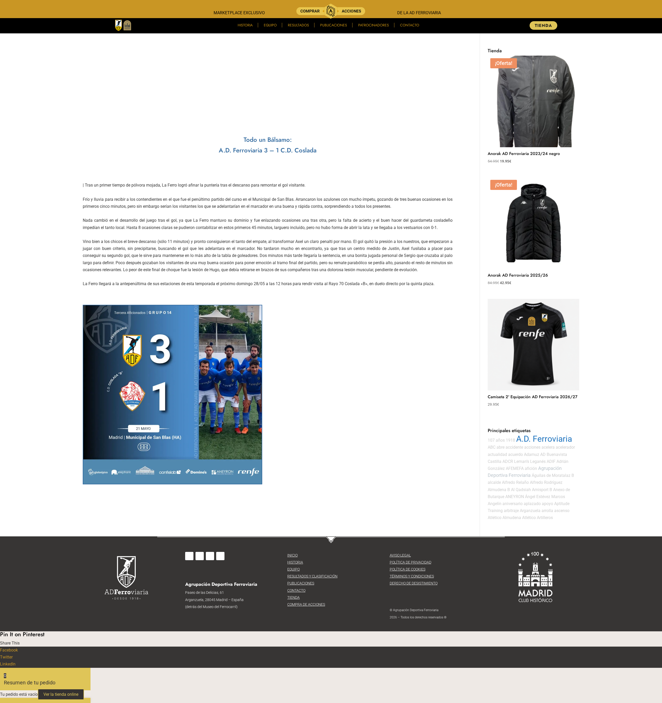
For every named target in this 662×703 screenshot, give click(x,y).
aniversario (512, 503)
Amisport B (542, 489)
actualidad (497, 454)
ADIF (551, 461)
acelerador (565, 447)
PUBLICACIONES (300, 583)
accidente (514, 447)
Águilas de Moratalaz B (553, 475)
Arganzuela (530, 510)
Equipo (270, 25)
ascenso (561, 510)
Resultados (298, 25)
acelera (548, 447)
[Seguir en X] (210, 556)
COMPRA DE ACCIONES (306, 604)
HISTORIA (295, 562)
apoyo (547, 503)
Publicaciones (333, 25)
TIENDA (543, 25)
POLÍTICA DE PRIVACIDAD (410, 562)
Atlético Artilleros (537, 517)
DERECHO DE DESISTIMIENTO (414, 583)
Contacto (409, 25)
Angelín (494, 503)
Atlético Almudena (504, 517)
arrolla (547, 510)
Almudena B (499, 489)
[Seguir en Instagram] (199, 556)
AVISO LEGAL (400, 555)
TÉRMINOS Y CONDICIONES (412, 576)
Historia (245, 25)
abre (500, 447)
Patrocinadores (373, 25)
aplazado (532, 503)
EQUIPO (293, 569)
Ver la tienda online (60, 694)
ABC (491, 447)
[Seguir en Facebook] (189, 556)
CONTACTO (296, 590)
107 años (496, 440)
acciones (532, 447)
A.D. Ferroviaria (544, 439)
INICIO (292, 555)
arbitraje (511, 510)
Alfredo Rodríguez (546, 482)
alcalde (494, 482)
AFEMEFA (515, 468)
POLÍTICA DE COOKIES (407, 569)
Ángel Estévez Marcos (545, 496)
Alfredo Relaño (515, 482)
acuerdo (515, 454)
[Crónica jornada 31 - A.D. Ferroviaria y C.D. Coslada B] (172, 394)
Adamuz (531, 454)
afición (531, 468)
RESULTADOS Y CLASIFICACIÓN (312, 576)
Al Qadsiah (521, 489)
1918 (510, 440)
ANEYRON (514, 496)
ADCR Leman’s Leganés (524, 461)
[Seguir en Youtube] (220, 556)
